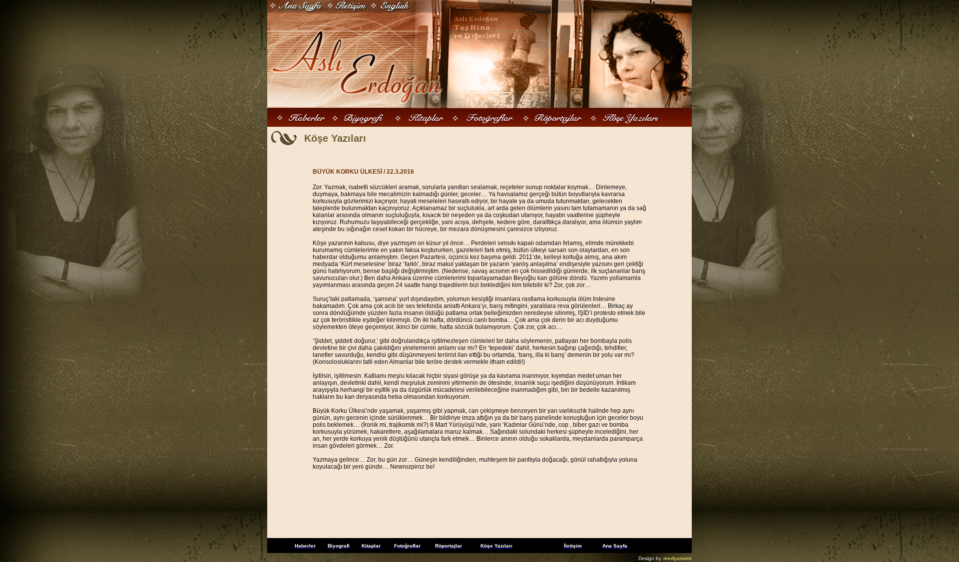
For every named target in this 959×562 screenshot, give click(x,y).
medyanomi (677, 558)
